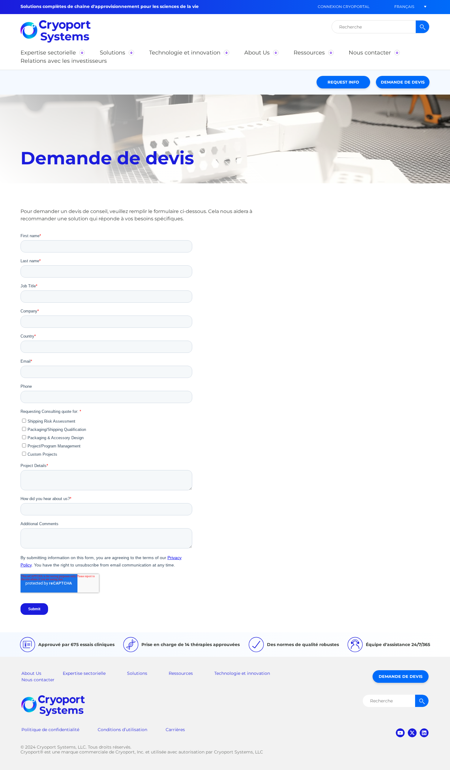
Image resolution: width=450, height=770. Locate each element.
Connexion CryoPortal (343, 6)
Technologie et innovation (242, 673)
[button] (404, 7)
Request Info (343, 82)
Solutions (137, 673)
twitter (412, 732)
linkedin (424, 732)
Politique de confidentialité (50, 729)
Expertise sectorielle (84, 673)
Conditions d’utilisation (122, 729)
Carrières (175, 729)
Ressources (181, 673)
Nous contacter (37, 679)
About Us (31, 673)
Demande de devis (403, 82)
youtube (400, 732)
